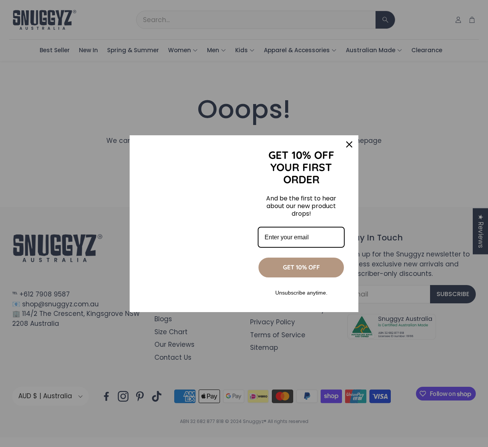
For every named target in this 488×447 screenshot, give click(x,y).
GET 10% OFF (301, 267)
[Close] (349, 144)
